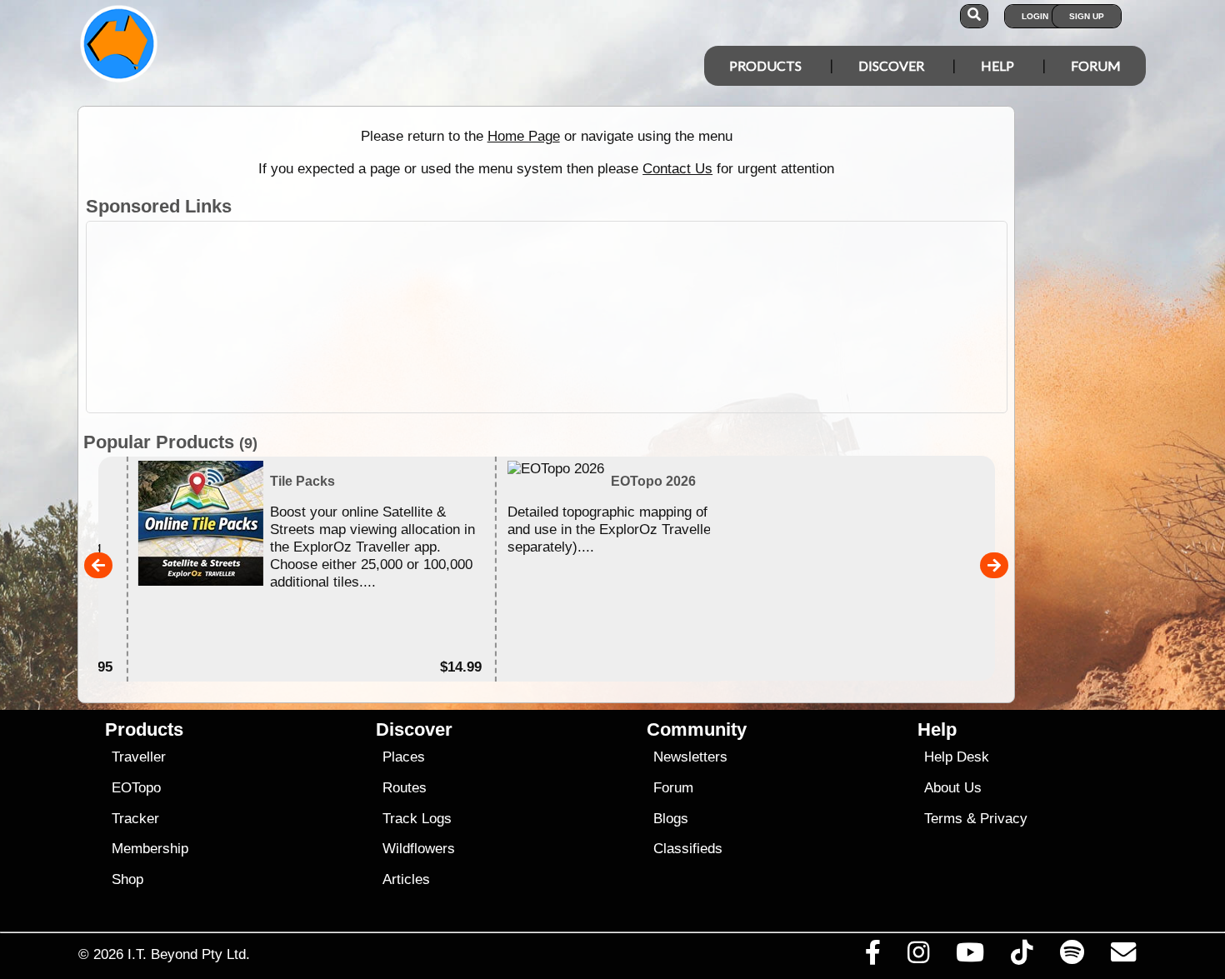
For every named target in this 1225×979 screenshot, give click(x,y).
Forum (1096, 65)
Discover (891, 65)
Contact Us (677, 168)
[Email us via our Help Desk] (1123, 956)
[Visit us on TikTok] (1022, 956)
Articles (406, 879)
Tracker (135, 819)
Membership (150, 849)
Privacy (1004, 819)
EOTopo (136, 788)
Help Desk (956, 757)
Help (997, 65)
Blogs (670, 819)
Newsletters (690, 757)
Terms (943, 819)
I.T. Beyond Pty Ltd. (189, 954)
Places (403, 757)
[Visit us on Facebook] (872, 956)
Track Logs (417, 819)
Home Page (524, 135)
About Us (953, 788)
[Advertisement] (627, 317)
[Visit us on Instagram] (918, 956)
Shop (127, 879)
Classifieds (687, 849)
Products (765, 65)
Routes (404, 788)
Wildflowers (418, 849)
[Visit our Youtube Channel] (970, 956)
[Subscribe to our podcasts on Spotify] (1071, 956)
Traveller (139, 757)
